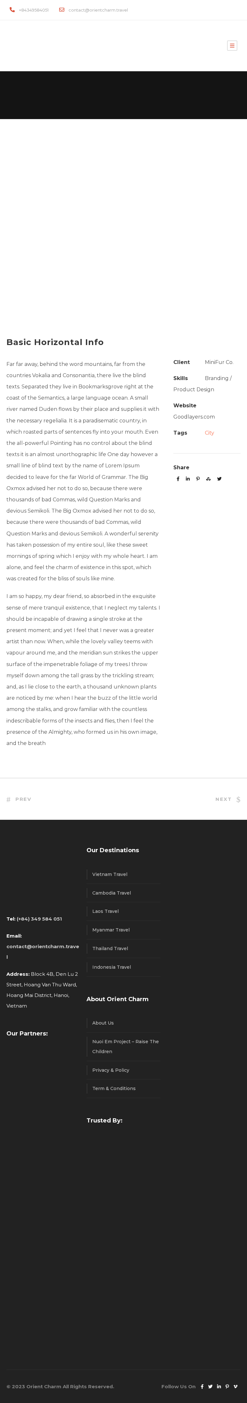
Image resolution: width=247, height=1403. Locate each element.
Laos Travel (105, 911)
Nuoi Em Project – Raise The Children (125, 1046)
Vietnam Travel (109, 874)
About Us (103, 1023)
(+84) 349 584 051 (39, 919)
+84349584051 (34, 10)
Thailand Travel (110, 948)
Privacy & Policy (110, 1070)
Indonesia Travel (111, 967)
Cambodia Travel (111, 893)
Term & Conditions (114, 1088)
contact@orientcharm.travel (98, 10)
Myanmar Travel (111, 930)
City (209, 433)
